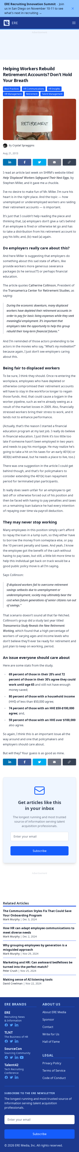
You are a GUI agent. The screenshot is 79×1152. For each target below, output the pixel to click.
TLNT (8, 1032)
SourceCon (13, 1048)
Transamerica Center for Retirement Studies (39, 290)
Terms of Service (53, 1071)
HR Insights (54, 88)
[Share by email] (54, 162)
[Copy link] (69, 162)
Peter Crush (10, 970)
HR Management (13, 93)
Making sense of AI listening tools (28, 979)
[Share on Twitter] (39, 162)
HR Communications (33, 88)
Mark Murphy (11, 919)
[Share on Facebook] (24, 162)
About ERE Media (54, 1012)
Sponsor (48, 1019)
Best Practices (11, 88)
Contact (47, 1027)
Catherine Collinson (42, 285)
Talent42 (11, 1065)
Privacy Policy (51, 1063)
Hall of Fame (51, 1042)
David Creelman (13, 983)
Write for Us (50, 1034)
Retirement (31, 93)
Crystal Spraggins (23, 145)
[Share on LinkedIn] (9, 162)
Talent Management (52, 93)
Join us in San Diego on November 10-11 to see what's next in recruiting (34, 8)
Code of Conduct (54, 1078)
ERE (7, 1012)
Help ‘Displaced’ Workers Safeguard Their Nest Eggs (36, 178)
